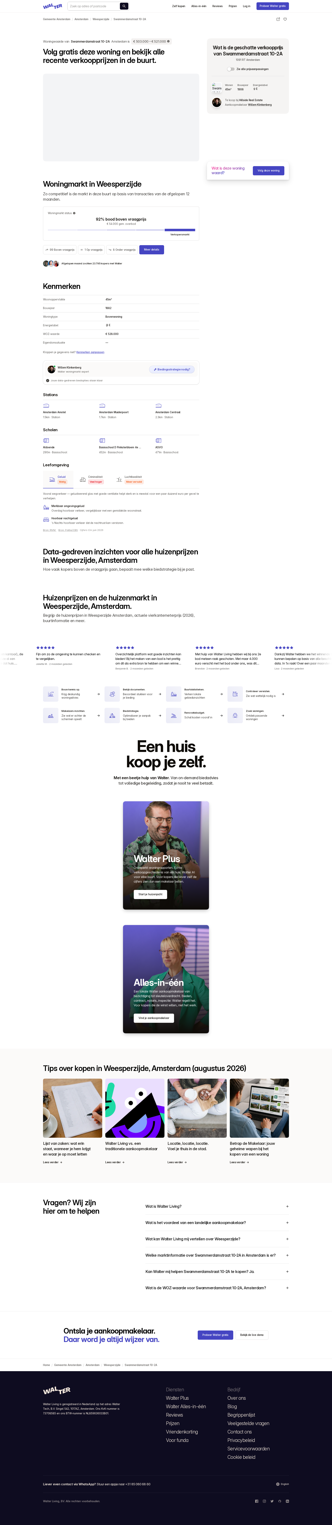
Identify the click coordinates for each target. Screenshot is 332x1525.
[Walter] (52, 6)
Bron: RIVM (49, 530)
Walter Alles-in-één (186, 1406)
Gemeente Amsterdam (56, 19)
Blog (232, 1406)
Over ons (236, 1398)
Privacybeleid (241, 1440)
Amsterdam (81, 19)
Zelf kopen (178, 6)
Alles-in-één (198, 6)
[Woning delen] (278, 19)
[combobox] (98, 6)
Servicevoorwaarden (248, 1449)
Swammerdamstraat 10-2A (130, 19)
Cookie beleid (241, 1457)
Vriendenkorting (182, 1432)
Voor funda (177, 1440)
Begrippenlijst (241, 1415)
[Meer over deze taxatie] (168, 41)
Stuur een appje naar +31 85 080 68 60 (123, 1484)
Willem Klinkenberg (259, 104)
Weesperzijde (101, 19)
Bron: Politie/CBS (68, 530)
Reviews (217, 6)
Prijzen (233, 6)
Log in (246, 6)
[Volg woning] (285, 19)
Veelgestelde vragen (248, 1423)
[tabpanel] (121, 508)
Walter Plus (177, 1398)
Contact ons (239, 1432)
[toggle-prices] (231, 69)
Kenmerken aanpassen (90, 352)
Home (46, 1365)
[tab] (58, 479)
